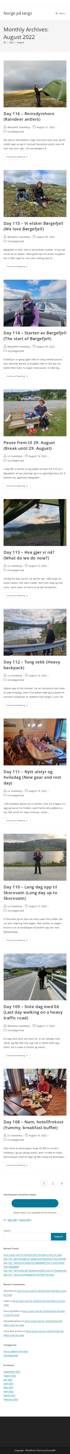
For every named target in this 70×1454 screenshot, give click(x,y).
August (20, 42)
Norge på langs (18, 13)
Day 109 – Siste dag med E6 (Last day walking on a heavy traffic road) (33, 1012)
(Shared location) (35, 1203)
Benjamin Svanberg (18, 127)
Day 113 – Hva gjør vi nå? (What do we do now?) (29, 555)
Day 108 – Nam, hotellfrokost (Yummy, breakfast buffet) (34, 1124)
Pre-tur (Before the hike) (16, 1351)
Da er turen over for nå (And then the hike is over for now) (33, 1254)
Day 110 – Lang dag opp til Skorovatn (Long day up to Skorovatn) (30, 892)
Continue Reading (18, 157)
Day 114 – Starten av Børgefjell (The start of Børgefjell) (35, 335)
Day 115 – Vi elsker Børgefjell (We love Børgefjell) (33, 226)
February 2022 (11, 1399)
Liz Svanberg (14, 456)
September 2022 (12, 1371)
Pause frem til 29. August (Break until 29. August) (29, 445)
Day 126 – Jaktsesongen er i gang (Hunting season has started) (35, 1258)
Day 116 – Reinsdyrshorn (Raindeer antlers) (29, 116)
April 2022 (8, 1391)
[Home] (5, 42)
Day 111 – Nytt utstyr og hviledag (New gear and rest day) (32, 777)
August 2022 (10, 1375)
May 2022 (8, 1387)
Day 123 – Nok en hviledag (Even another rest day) (29, 1274)
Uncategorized (15, 131)
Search (7, 1230)
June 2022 (8, 1383)
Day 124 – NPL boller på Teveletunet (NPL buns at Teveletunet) (35, 1270)
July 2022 (8, 1379)
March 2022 (9, 1395)
